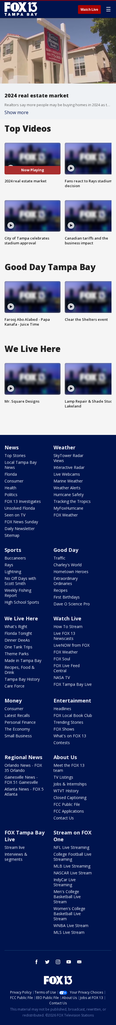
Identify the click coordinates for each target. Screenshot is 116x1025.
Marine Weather (68, 481)
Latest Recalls (17, 715)
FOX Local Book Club (72, 715)
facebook (36, 961)
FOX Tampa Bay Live (72, 684)
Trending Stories (68, 722)
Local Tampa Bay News (21, 465)
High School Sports (22, 602)
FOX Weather (65, 515)
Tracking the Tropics (72, 501)
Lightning (13, 571)
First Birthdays (66, 597)
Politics (11, 494)
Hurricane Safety (68, 494)
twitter (47, 961)
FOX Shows (63, 729)
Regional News (23, 757)
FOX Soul (61, 658)
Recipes (60, 590)
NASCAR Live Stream (72, 872)
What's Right (16, 626)
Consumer (14, 481)
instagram (58, 961)
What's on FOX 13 (69, 735)
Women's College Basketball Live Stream (69, 913)
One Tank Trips (18, 647)
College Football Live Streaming (72, 856)
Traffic (59, 558)
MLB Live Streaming (71, 866)
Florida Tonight (18, 633)
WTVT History (66, 790)
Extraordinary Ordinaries (65, 581)
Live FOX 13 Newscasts (64, 636)
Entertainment (72, 700)
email (79, 961)
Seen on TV (15, 515)
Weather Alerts (67, 487)
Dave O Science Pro (71, 604)
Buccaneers (15, 558)
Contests (61, 742)
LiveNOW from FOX (71, 645)
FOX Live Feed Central (66, 668)
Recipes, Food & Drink (20, 670)
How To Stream (67, 626)
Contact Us (63, 818)
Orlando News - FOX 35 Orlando (23, 768)
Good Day (65, 549)
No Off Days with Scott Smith (20, 581)
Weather (64, 447)
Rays (9, 564)
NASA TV (61, 677)
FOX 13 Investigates (23, 501)
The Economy (17, 729)
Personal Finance (20, 722)
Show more (16, 112)
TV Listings (63, 777)
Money (13, 700)
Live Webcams (66, 474)
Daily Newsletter (20, 528)
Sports (13, 549)
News (12, 447)
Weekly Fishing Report (18, 593)
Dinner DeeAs (17, 640)
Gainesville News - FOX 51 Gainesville (21, 779)
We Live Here (21, 618)
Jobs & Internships (70, 784)
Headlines (62, 708)
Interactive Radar (68, 467)
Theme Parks (17, 653)
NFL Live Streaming (71, 847)
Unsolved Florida (20, 508)
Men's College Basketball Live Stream (67, 896)
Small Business (18, 735)
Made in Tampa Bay (23, 660)
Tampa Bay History (22, 679)
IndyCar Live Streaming (64, 882)
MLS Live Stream (68, 932)
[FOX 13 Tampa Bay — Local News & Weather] (21, 9)
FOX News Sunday (21, 521)
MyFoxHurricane (68, 508)
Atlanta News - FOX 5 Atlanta (24, 791)
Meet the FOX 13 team (68, 768)
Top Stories (15, 455)
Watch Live (89, 10)
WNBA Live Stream (70, 925)
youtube (68, 961)
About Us (65, 757)
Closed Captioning (69, 797)
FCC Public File (66, 804)
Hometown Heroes (70, 571)
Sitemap (12, 535)
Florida (11, 474)
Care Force (14, 686)
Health (10, 487)
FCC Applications (68, 811)
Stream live (15, 847)
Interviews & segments (16, 856)
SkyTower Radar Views (68, 458)
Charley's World (67, 564)
